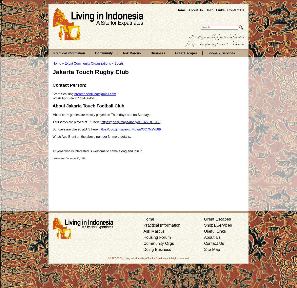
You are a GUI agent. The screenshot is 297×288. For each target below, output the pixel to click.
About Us (195, 10)
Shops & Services (221, 53)
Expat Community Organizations (88, 63)
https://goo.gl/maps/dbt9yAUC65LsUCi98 (130, 122)
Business (158, 53)
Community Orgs (158, 243)
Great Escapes (186, 53)
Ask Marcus (132, 53)
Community (104, 53)
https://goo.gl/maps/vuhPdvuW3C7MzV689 (130, 129)
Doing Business (157, 249)
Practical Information (69, 53)
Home (181, 10)
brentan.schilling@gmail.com (95, 94)
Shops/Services (218, 225)
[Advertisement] (218, 130)
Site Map (212, 249)
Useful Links (215, 10)
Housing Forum (157, 237)
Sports (119, 63)
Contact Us (235, 10)
